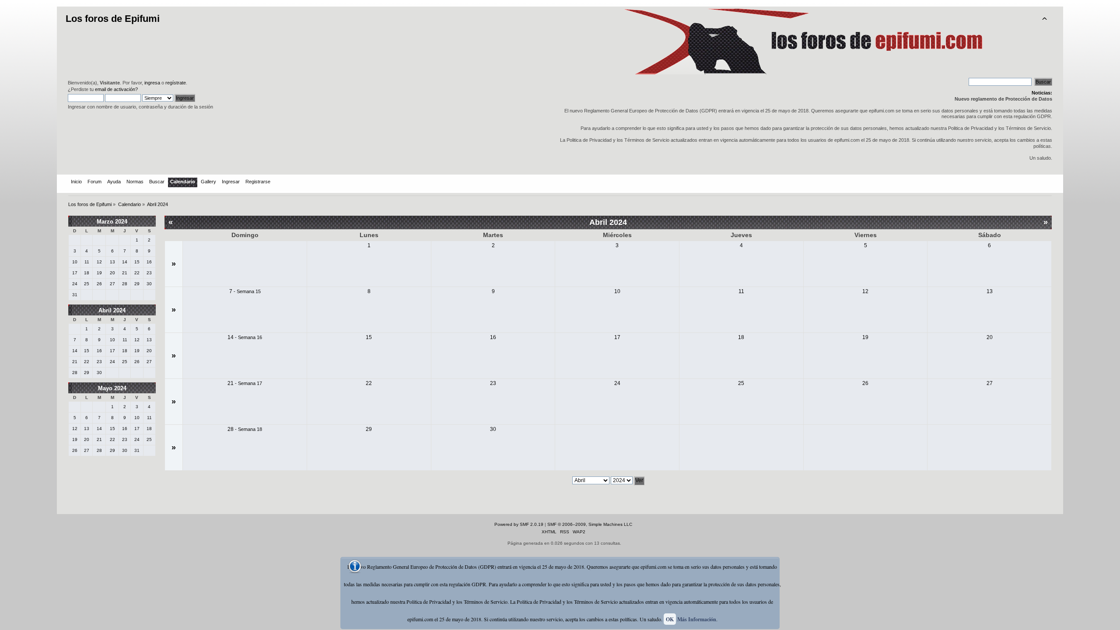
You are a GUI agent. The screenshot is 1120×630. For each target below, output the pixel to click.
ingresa (152, 82)
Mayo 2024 (112, 388)
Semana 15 (249, 291)
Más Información (696, 619)
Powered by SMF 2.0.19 (518, 524)
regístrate (175, 82)
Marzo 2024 (112, 221)
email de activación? (116, 89)
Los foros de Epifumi (113, 18)
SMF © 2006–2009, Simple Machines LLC (589, 524)
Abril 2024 (112, 310)
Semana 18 (250, 429)
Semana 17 (250, 383)
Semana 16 (250, 337)
